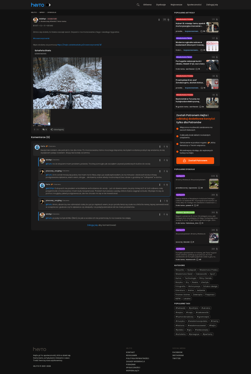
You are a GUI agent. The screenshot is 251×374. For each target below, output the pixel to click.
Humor (178, 278)
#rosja (189, 312)
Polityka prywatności (137, 358)
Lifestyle (205, 282)
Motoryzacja (194, 286)
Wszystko (179, 270)
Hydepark (191, 270)
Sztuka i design (210, 286)
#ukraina (205, 308)
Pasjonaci (210, 294)
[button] (67, 83)
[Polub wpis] (168, 20)
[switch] (48, 5)
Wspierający (132, 370)
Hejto (34, 12)
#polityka (193, 308)
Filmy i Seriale (205, 278)
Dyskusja (51, 12)
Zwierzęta (197, 294)
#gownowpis (203, 317)
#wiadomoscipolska (197, 321)
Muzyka (179, 282)
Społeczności (194, 4)
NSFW (178, 298)
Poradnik (131, 364)
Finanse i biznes (182, 294)
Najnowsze (176, 4)
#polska (179, 330)
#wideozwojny (201, 330)
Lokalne (187, 298)
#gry (189, 330)
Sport (212, 274)
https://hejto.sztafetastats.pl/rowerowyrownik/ (78, 45)
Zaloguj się (212, 4)
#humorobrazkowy (184, 317)
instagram (178, 355)
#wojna (179, 312)
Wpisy (42, 12)
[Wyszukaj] (138, 4)
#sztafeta (180, 334)
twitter (176, 358)
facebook (177, 352)
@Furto (49, 164)
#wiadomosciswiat (197, 325)
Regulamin (131, 355)
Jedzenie (201, 290)
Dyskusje (161, 4)
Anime (191, 290)
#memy (214, 321)
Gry (187, 282)
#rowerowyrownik (41, 38)
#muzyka (180, 321)
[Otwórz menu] (159, 20)
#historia (179, 325)
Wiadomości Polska (208, 270)
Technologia (190, 278)
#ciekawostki (202, 312)
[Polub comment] (167, 146)
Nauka (195, 282)
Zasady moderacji (135, 361)
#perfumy (207, 334)
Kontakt (130, 352)
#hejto (212, 325)
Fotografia (180, 286)
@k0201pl (50, 188)
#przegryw (194, 334)
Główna (147, 4)
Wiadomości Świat (184, 274)
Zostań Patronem (197, 160)
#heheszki (180, 308)
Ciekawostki (201, 274)
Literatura (180, 290)
